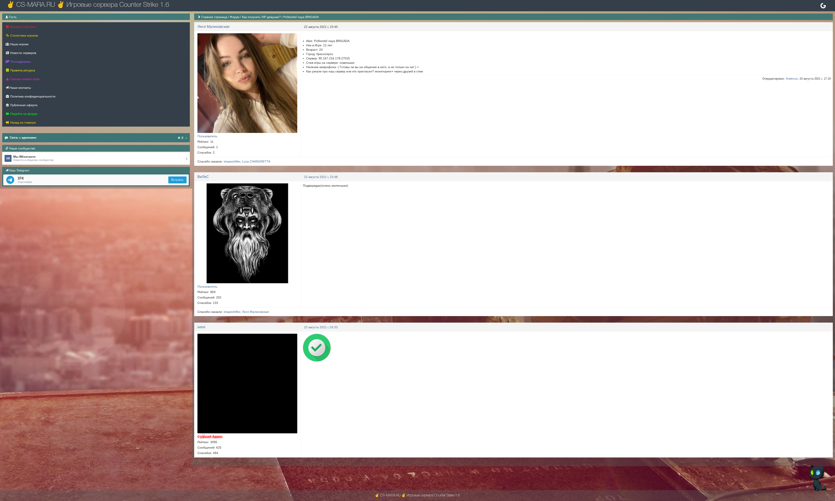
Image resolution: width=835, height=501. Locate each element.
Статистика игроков (23, 35)
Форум (234, 17)
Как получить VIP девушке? (261, 17)
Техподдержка (20, 61)
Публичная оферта (23, 105)
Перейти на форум (23, 114)
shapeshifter (232, 161)
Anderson (792, 78)
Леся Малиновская (213, 27)
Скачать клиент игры (24, 79)
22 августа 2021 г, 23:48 (321, 177)
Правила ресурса (22, 70)
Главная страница (214, 17)
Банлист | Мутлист (22, 26)
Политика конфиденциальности (32, 96)
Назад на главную (22, 122)
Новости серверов (22, 53)
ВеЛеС (203, 177)
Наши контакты (19, 87)
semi (201, 327)
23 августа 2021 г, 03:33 (321, 327)
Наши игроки (18, 44)
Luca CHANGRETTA (256, 161)
